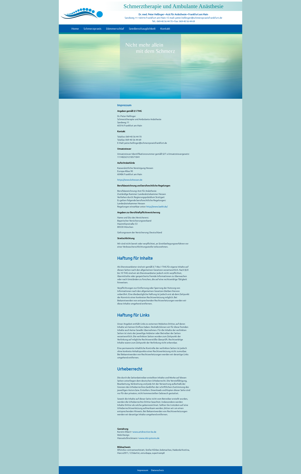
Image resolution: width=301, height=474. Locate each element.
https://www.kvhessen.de (129, 179)
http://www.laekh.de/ (157, 206)
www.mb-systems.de (149, 438)
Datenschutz (157, 470)
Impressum (142, 470)
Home (75, 28)
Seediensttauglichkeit (142, 28)
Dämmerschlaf (115, 28)
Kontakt (165, 28)
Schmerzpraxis (92, 28)
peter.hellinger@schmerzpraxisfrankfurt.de (198, 17)
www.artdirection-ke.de (144, 431)
